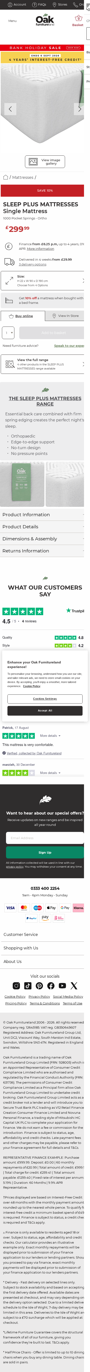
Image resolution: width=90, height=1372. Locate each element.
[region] (45, 686)
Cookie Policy (15, 996)
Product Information (26, 514)
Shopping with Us (21, 948)
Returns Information (25, 551)
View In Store (68, 316)
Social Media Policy (68, 996)
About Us (13, 961)
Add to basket (54, 333)
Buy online (24, 316)
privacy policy (15, 866)
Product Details (20, 526)
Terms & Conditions (45, 1003)
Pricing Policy (16, 1003)
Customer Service (21, 934)
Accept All (45, 710)
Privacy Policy (39, 996)
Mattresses (22, 177)
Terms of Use (72, 1003)
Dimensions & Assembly (29, 539)
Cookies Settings (45, 698)
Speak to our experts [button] (71, 346)
